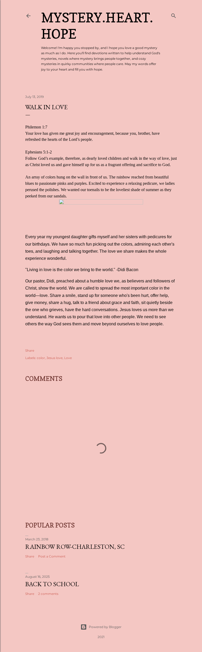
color (41, 358)
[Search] (173, 14)
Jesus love (55, 358)
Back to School (52, 584)
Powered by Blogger (105, 627)
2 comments (48, 594)
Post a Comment (51, 556)
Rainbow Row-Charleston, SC (75, 546)
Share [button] (29, 350)
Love (68, 358)
